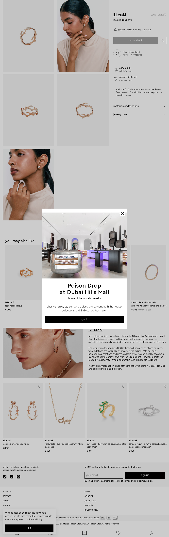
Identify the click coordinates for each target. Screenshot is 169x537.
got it (84, 319)
